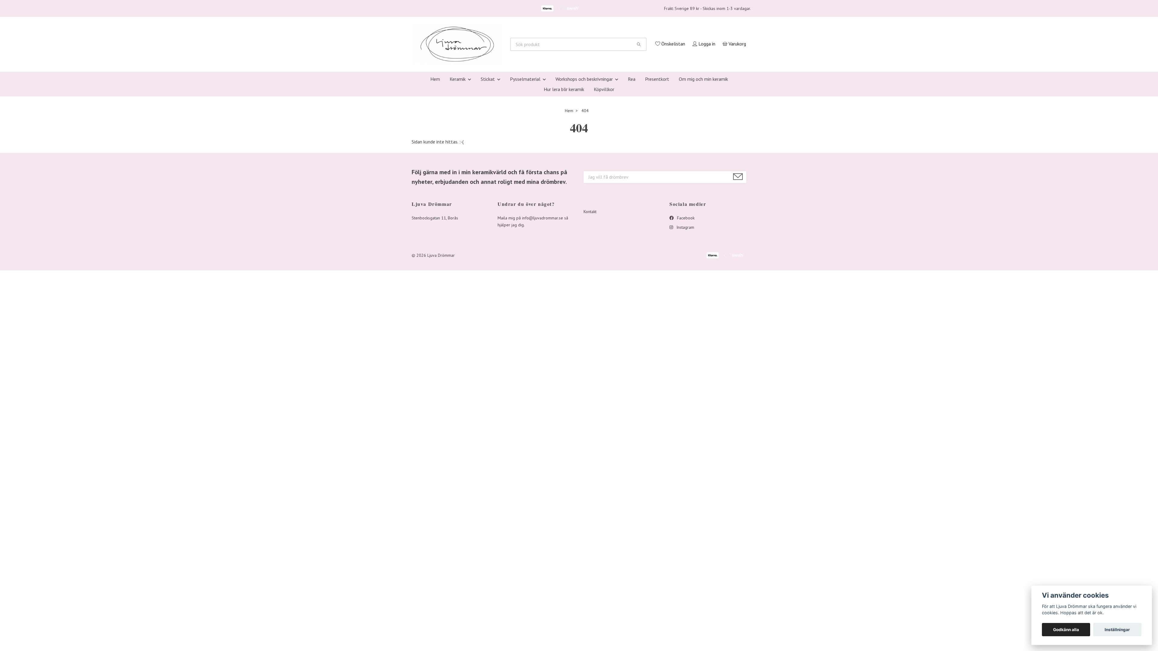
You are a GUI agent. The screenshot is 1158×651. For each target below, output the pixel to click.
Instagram (684, 307)
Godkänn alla (1066, 629)
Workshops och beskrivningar (584, 159)
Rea (631, 159)
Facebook (685, 298)
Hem (435, 159)
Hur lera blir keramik (564, 169)
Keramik (458, 159)
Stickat (488, 159)
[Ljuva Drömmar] (532, 77)
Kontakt (590, 292)
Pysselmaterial (525, 159)
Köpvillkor (604, 169)
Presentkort (657, 159)
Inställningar (1117, 629)
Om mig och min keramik (703, 159)
